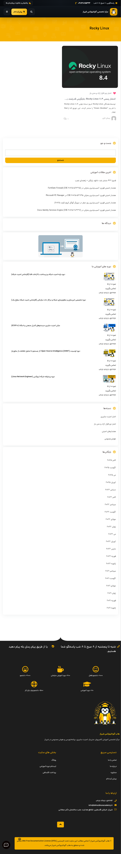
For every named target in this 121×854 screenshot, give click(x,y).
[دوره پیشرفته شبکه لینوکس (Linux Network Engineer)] (109, 382)
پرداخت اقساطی (49, 772)
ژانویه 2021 (111, 608)
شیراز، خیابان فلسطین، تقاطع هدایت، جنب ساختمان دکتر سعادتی (85, 809)
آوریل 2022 (111, 541)
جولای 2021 (111, 586)
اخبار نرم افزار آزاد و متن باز (100, 93)
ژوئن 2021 (111, 593)
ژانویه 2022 (111, 563)
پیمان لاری (106, 118)
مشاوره (114, 772)
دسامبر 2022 (110, 489)
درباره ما (113, 766)
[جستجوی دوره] (31, 12)
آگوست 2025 (110, 467)
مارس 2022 (111, 549)
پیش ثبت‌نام (111, 778)
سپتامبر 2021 (110, 571)
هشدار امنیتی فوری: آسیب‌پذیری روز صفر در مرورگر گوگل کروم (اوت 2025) (85, 202)
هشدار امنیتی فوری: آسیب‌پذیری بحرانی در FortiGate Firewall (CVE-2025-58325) (82, 188)
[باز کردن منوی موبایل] (7, 12)
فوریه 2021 (111, 600)
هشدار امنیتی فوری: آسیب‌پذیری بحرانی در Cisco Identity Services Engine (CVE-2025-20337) (76, 210)
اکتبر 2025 (111, 460)
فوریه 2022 (111, 556)
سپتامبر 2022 (110, 504)
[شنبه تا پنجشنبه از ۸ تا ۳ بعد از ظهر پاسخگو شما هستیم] (118, 646)
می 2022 (112, 534)
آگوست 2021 (110, 578)
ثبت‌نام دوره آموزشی (48, 766)
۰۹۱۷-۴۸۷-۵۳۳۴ (104, 801)
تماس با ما (112, 760)
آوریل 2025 (111, 482)
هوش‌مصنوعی (110, 439)
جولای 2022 (111, 519)
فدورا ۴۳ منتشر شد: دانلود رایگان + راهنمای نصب (95, 180)
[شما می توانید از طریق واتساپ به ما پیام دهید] (53, 646)
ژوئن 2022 (111, 526)
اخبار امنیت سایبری (108, 416)
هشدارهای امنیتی (109, 431)
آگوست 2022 (110, 512)
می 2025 (112, 475)
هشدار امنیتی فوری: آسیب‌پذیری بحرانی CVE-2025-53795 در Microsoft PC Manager (81, 195)
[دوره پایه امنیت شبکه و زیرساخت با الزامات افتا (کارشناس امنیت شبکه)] (109, 279)
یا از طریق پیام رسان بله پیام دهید (28, 647)
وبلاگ (53, 760)
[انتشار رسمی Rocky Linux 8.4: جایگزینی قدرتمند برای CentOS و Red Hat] (90, 87)
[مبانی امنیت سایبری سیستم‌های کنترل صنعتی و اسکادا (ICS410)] (109, 331)
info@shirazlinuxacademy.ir (101, 805)
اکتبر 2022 (111, 497)
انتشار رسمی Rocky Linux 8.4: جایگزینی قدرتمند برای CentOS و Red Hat (80, 99)
